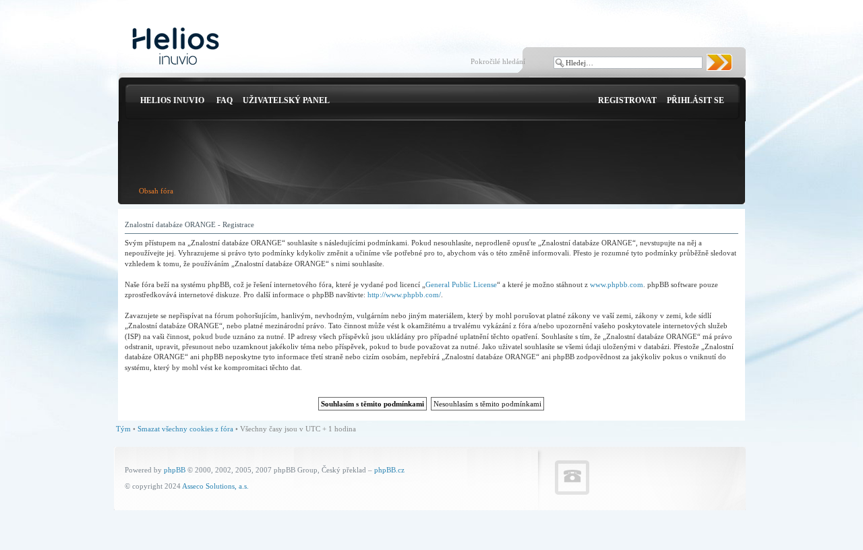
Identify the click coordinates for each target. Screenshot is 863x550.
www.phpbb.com (616, 284)
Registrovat (627, 100)
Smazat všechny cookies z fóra (185, 429)
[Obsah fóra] (176, 47)
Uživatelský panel (286, 100)
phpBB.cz (389, 470)
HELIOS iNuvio (172, 100)
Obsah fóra (156, 191)
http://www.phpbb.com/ (404, 295)
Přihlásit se (695, 100)
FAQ (224, 100)
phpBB (174, 470)
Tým (123, 429)
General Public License (461, 284)
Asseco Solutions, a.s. (215, 486)
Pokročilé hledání (498, 61)
